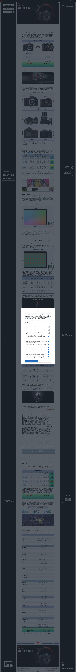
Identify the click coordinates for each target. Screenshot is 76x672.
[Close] (53, 310)
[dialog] (38, 336)
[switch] (49, 326)
